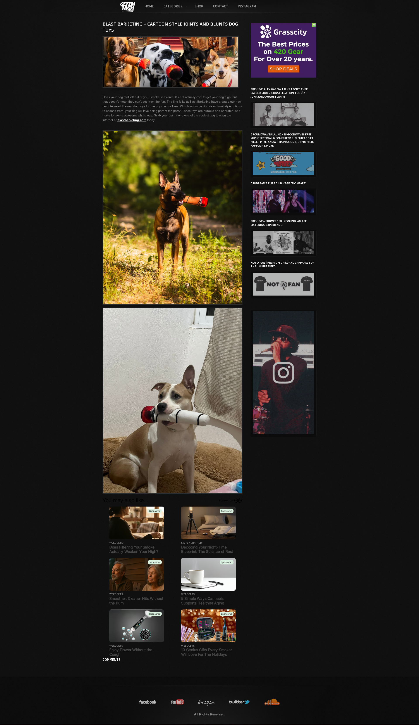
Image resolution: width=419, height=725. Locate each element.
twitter (239, 702)
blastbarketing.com (131, 120)
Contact (220, 6)
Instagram (247, 6)
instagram (206, 702)
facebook (148, 702)
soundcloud (272, 702)
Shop (199, 6)
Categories (170, 6)
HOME (149, 6)
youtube (177, 702)
